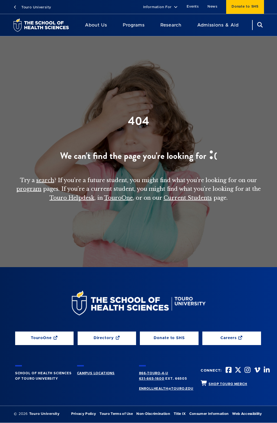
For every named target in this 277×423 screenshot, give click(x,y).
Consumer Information (209, 414)
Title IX (180, 414)
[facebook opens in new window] (228, 370)
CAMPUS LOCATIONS (96, 373)
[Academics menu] (148, 25)
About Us (96, 25)
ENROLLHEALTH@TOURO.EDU (166, 388)
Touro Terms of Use (116, 414)
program (28, 189)
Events (193, 6)
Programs (134, 25)
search (45, 180)
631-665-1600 (151, 378)
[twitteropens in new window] (237, 370)
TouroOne (118, 198)
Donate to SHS (245, 6)
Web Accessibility (247, 414)
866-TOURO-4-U (153, 373)
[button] (160, 7)
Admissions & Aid (218, 25)
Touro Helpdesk (72, 198)
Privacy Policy (83, 414)
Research (171, 25)
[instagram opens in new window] (246, 370)
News (212, 6)
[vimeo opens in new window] (256, 370)
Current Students (188, 198)
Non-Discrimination (153, 414)
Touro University (35, 7)
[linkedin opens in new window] (266, 370)
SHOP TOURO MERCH (228, 384)
